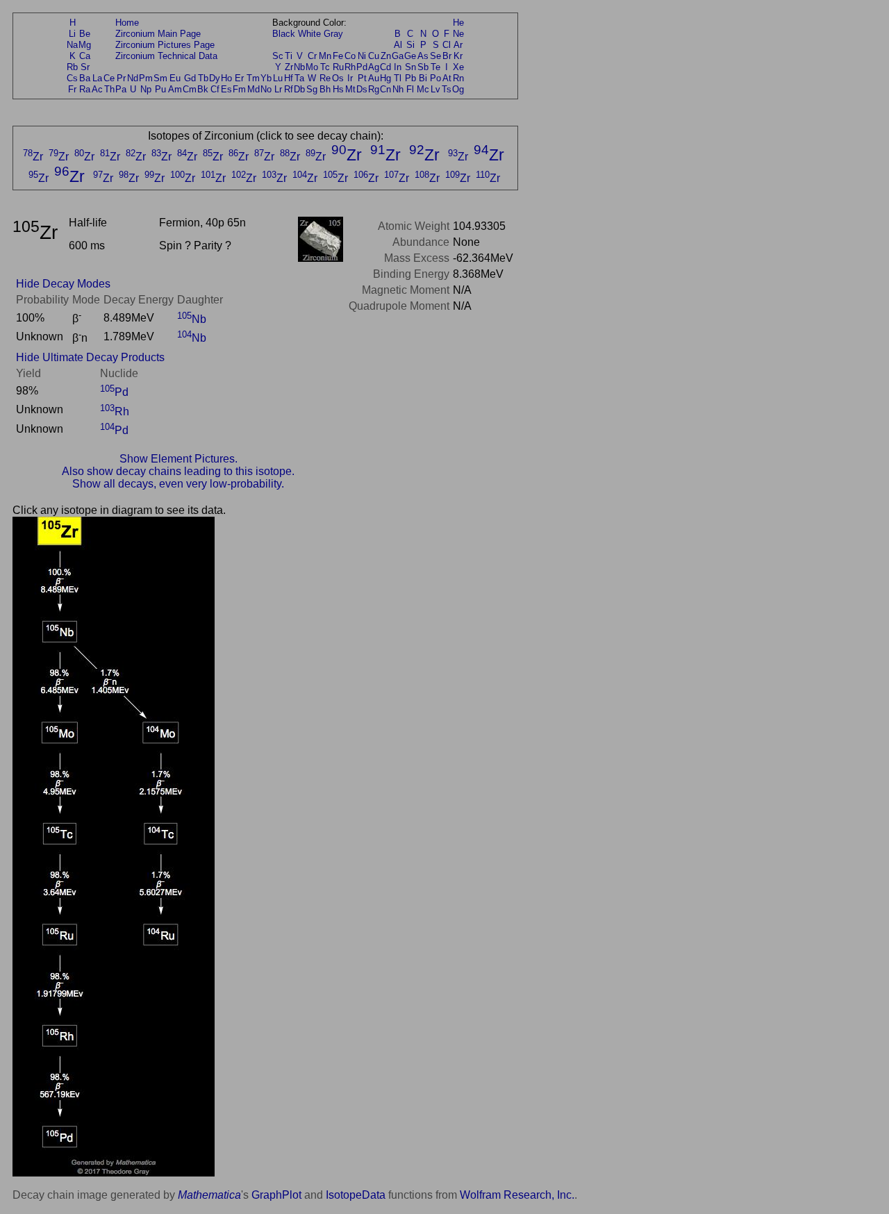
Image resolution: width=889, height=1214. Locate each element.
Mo (312, 67)
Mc (423, 89)
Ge (410, 56)
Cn (385, 89)
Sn (410, 67)
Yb (266, 78)
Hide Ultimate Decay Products (90, 357)
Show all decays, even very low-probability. (178, 484)
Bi (423, 78)
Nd (132, 78)
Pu (160, 89)
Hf (288, 78)
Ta (299, 78)
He (458, 22)
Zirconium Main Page (158, 33)
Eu (175, 78)
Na (72, 45)
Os (338, 78)
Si (410, 45)
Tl (397, 78)
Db (299, 89)
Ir (350, 78)
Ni (362, 56)
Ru (338, 67)
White (309, 33)
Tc (325, 67)
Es (226, 89)
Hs (338, 89)
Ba (84, 78)
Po (435, 78)
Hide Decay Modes (63, 284)
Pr (121, 78)
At (446, 78)
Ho (226, 78)
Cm (190, 89)
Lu (278, 78)
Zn (386, 56)
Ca (84, 56)
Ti (288, 56)
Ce (109, 78)
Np (145, 89)
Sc (277, 56)
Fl (410, 89)
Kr (458, 56)
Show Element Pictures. (178, 459)
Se (435, 56)
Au (373, 78)
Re (325, 78)
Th (109, 89)
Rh (350, 67)
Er (239, 78)
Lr (278, 89)
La (97, 78)
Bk (202, 89)
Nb (299, 67)
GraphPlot (276, 1195)
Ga (398, 56)
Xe (458, 67)
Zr (289, 67)
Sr (85, 67)
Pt (362, 78)
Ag (373, 67)
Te (435, 67)
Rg (373, 89)
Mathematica (209, 1195)
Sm (160, 78)
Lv (435, 89)
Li (72, 33)
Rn (458, 78)
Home (127, 22)
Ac (97, 89)
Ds (361, 89)
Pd (361, 67)
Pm (146, 78)
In (397, 67)
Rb (72, 67)
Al (398, 45)
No (266, 89)
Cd (385, 67)
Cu (373, 56)
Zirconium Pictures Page (165, 45)
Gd (190, 78)
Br (446, 56)
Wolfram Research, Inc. (517, 1195)
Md (253, 89)
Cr (312, 56)
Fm (239, 89)
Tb (203, 78)
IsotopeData (355, 1195)
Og (458, 89)
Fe (338, 56)
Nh (398, 89)
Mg (84, 45)
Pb (410, 78)
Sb (423, 67)
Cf (214, 89)
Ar (458, 45)
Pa (120, 89)
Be (84, 33)
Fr (72, 89)
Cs (72, 78)
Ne (458, 33)
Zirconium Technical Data (166, 56)
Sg (311, 89)
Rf (288, 89)
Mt (350, 89)
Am (175, 89)
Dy (214, 78)
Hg (385, 78)
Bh (325, 89)
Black (283, 33)
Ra (84, 89)
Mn (325, 56)
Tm (253, 78)
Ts (446, 89)
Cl (446, 45)
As (423, 56)
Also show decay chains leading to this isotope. (178, 471)
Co (350, 56)
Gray (333, 33)
